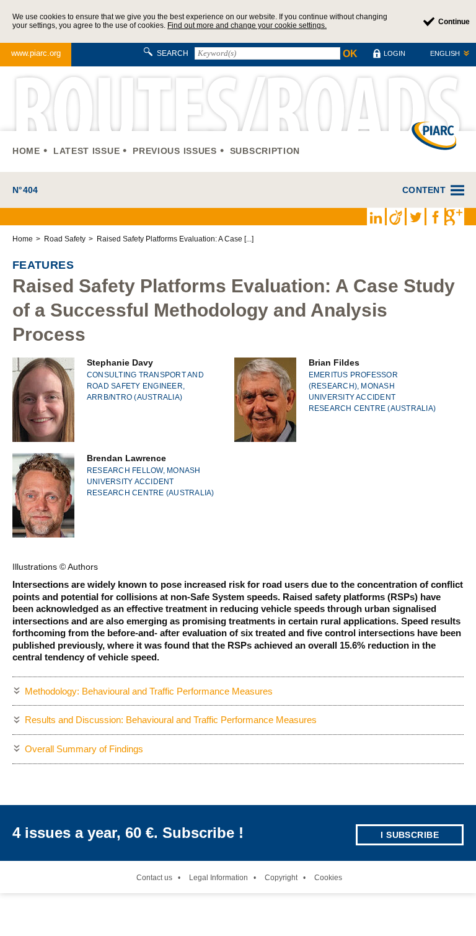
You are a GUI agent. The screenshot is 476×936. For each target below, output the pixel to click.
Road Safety (65, 239)
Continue (454, 21)
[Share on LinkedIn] (375, 216)
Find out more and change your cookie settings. (247, 25)
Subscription (265, 151)
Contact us (154, 877)
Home (26, 151)
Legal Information (218, 877)
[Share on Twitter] (415, 216)
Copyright (281, 877)
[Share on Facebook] (435, 216)
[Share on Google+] (455, 216)
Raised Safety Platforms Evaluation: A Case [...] (175, 239)
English (445, 53)
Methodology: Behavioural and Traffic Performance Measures (149, 691)
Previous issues (175, 151)
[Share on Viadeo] (395, 216)
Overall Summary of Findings (84, 749)
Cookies (328, 877)
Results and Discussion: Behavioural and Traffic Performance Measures (171, 719)
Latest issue (86, 151)
